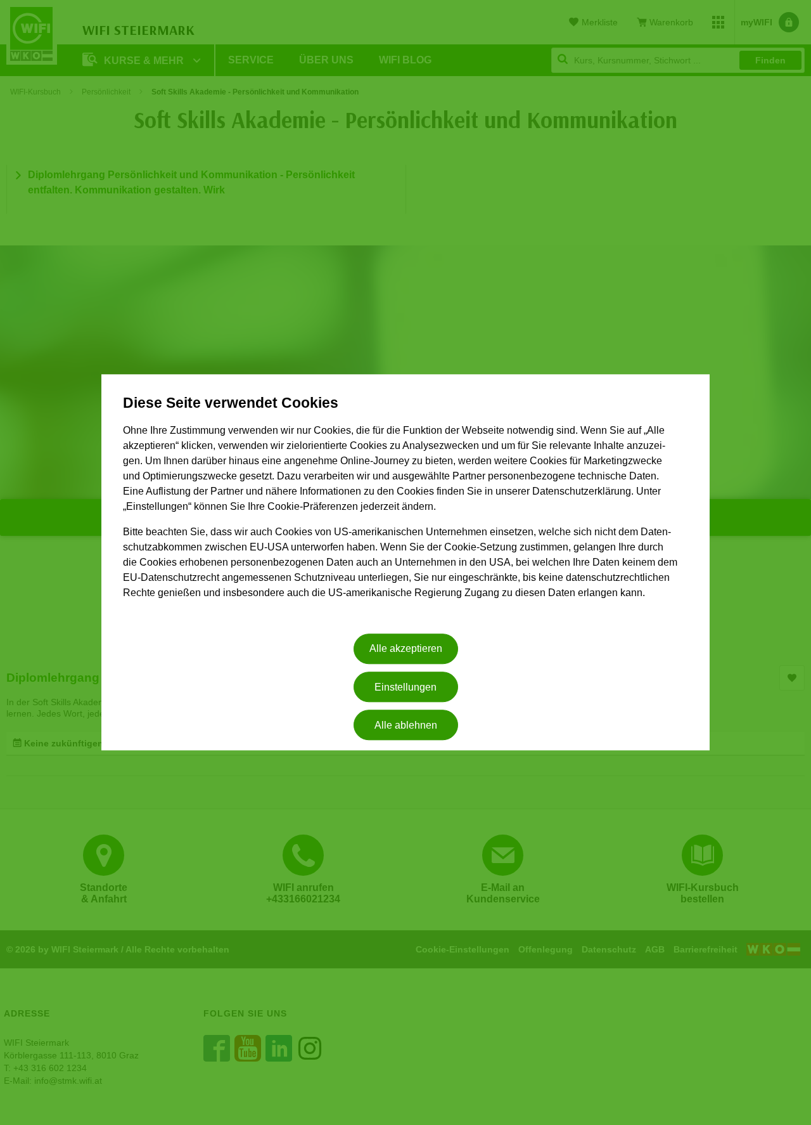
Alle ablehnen (405, 725)
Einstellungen (405, 687)
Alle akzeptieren (405, 649)
